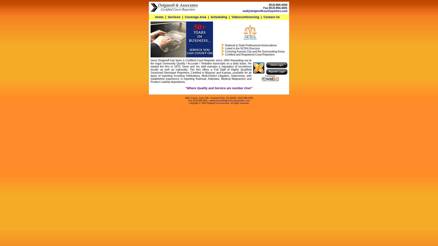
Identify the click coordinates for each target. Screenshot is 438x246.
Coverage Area (195, 17)
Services (174, 17)
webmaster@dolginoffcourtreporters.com (230, 100)
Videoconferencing (245, 17)
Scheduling (219, 17)
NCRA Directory (250, 48)
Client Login (276, 65)
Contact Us (271, 17)
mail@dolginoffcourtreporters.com (265, 11)
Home (159, 17)
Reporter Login (277, 71)
